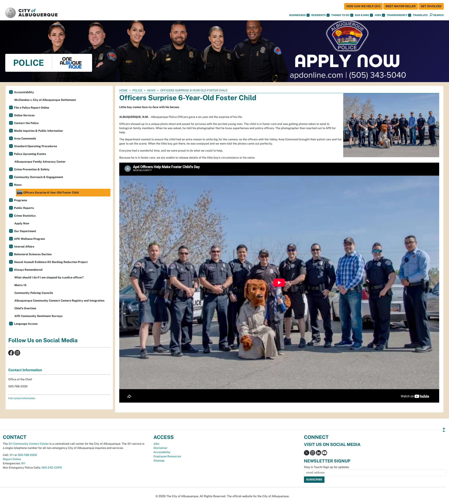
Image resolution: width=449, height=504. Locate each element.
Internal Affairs (24, 246)
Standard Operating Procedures (35, 146)
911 (23, 463)
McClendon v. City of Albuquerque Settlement (45, 100)
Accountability (24, 92)
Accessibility (161, 452)
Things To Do (340, 15)
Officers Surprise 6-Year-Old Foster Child (51, 192)
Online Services (24, 115)
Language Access (26, 323)
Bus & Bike (362, 15)
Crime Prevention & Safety (31, 169)
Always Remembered (28, 269)
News (151, 90)
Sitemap (159, 460)
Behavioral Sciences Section (33, 254)
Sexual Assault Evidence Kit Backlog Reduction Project (51, 262)
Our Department (25, 231)
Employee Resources (167, 456)
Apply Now (21, 223)
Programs (20, 200)
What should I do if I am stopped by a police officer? (49, 277)
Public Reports (24, 208)
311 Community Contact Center (28, 443)
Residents (318, 15)
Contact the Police (26, 123)
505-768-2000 (27, 455)
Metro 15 (20, 285)
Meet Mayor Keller (401, 6)
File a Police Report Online (31, 107)
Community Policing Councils (33, 293)
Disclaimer (160, 448)
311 (11, 455)
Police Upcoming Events (30, 154)
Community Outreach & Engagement (38, 177)
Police (137, 90)
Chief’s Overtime (25, 308)
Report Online (12, 459)
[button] (420, 15)
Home (123, 90)
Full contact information (21, 398)
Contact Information (25, 370)
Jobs (378, 15)
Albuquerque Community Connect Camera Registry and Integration (59, 300)
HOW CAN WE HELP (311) (363, 6)
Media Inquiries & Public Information (38, 130)
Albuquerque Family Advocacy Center (40, 161)
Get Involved (431, 6)
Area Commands (25, 138)
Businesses (297, 15)
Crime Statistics (25, 215)
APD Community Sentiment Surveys (38, 316)
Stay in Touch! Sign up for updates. (327, 467)
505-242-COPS (52, 467)
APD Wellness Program (29, 239)
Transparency (397, 15)
